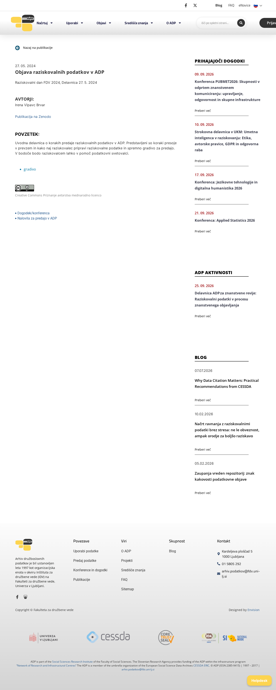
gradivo (30, 169)
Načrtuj (42, 23)
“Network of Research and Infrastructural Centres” (46, 665)
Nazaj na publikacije (38, 48)
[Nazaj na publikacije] (17, 48)
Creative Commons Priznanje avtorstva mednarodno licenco (58, 195)
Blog (218, 5)
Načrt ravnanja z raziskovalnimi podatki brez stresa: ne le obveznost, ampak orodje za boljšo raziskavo (227, 429)
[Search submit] (241, 23)
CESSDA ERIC (201, 665)
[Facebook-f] (17, 597)
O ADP (171, 23)
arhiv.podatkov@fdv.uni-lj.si (138, 669)
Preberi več (203, 111)
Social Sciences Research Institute (72, 661)
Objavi (101, 23)
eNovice (244, 5)
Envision (254, 610)
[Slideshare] (25, 597)
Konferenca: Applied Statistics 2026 (225, 220)
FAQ (231, 5)
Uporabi (72, 23)
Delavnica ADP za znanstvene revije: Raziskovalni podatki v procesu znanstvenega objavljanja (225, 299)
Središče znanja (136, 23)
